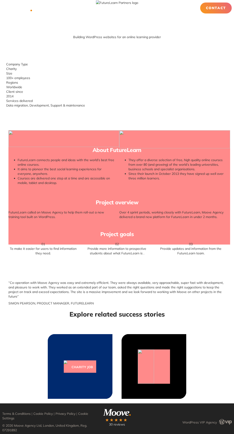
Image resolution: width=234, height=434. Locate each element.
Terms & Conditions (16, 414)
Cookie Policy (43, 414)
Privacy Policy (65, 414)
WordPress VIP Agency (199, 422)
